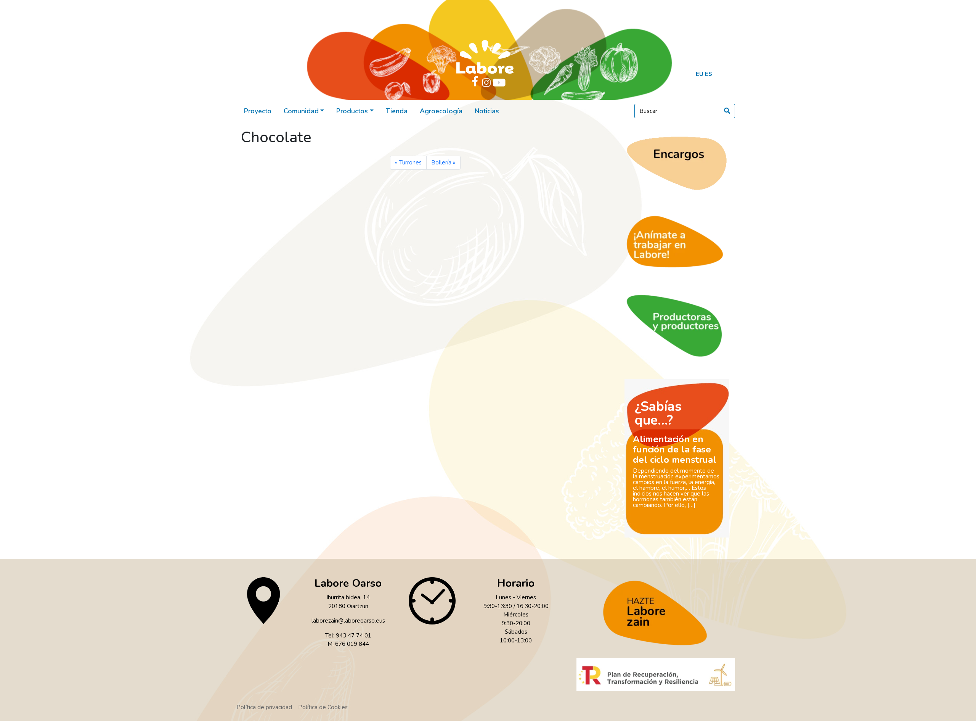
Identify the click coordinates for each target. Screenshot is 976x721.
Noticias (487, 111)
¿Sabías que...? (658, 413)
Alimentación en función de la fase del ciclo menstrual (674, 449)
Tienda (397, 111)
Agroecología (441, 111)
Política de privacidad (264, 707)
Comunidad (301, 111)
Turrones (410, 162)
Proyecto (257, 111)
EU (699, 74)
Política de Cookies (323, 707)
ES (708, 74)
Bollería (441, 162)
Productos (352, 111)
